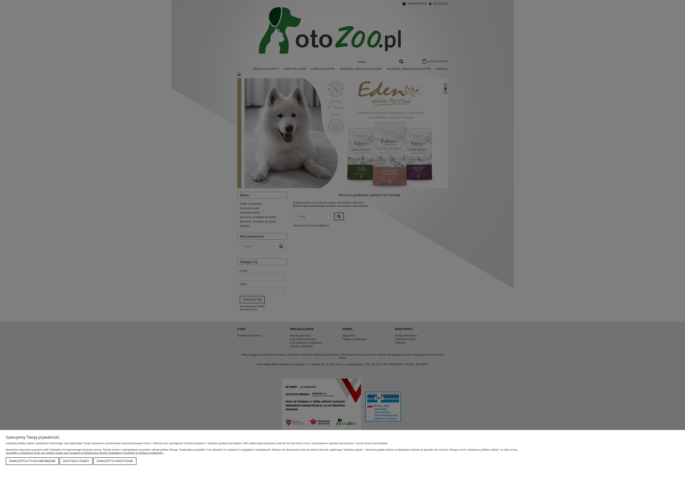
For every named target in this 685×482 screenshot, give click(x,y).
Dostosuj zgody (76, 461)
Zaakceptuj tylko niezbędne (32, 461)
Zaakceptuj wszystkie (115, 461)
